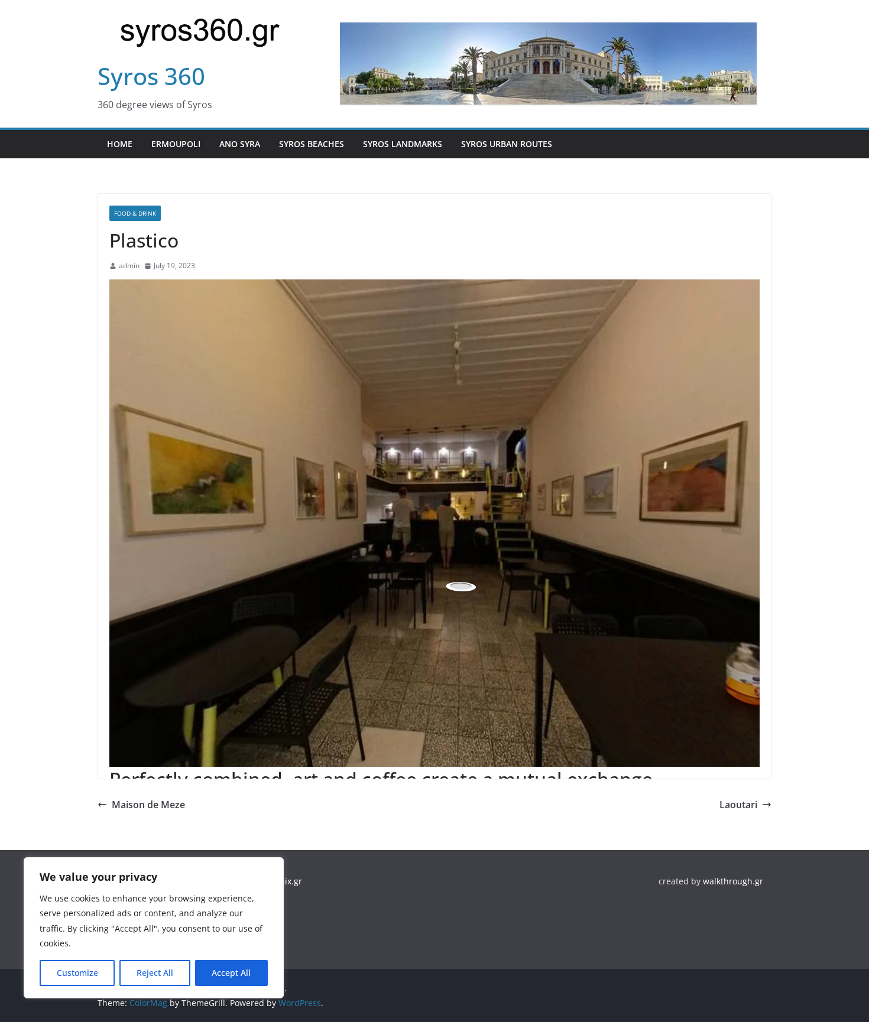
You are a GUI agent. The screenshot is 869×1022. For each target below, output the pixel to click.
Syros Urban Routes (506, 143)
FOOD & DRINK (135, 213)
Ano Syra (239, 143)
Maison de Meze (148, 804)
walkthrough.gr (733, 881)
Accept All (231, 972)
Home (119, 143)
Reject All (155, 972)
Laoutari (738, 804)
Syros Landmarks (402, 143)
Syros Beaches (311, 143)
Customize (77, 972)
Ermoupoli (175, 143)
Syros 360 (151, 76)
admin (129, 266)
